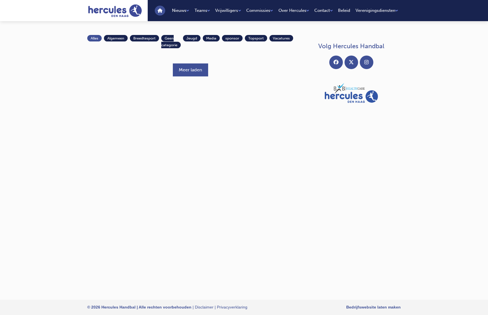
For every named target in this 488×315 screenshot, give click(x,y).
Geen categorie (169, 41)
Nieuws (179, 10)
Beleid (344, 10)
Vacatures (281, 38)
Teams (201, 10)
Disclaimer (204, 307)
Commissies (258, 10)
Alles (94, 38)
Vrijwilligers (226, 10)
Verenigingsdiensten (375, 10)
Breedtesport (144, 38)
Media (211, 38)
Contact (322, 10)
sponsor (232, 38)
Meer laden (190, 69)
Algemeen (115, 38)
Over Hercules (292, 10)
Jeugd (191, 38)
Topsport (256, 38)
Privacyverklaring (232, 307)
